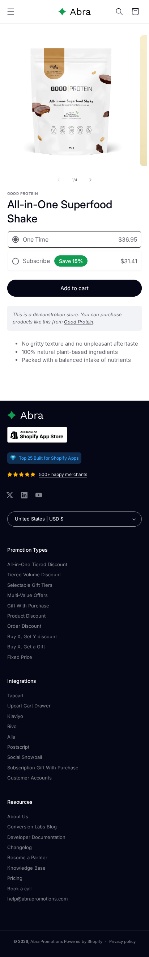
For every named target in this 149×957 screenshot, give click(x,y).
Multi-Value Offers (27, 595)
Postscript (18, 747)
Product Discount (26, 616)
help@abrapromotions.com (37, 899)
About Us (17, 816)
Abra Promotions (46, 941)
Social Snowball (24, 757)
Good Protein (78, 322)
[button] (11, 12)
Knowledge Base (26, 868)
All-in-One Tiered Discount (37, 564)
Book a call (19, 888)
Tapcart (15, 695)
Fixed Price (19, 657)
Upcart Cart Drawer (29, 706)
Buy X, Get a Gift (26, 646)
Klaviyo (15, 716)
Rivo (12, 726)
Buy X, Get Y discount (32, 636)
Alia (11, 737)
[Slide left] (59, 180)
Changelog (19, 847)
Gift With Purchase (28, 606)
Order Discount (24, 626)
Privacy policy (122, 941)
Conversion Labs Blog (32, 826)
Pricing (14, 878)
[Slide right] (90, 180)
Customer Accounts (29, 778)
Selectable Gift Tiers (29, 585)
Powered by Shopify (83, 941)
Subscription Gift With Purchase (42, 767)
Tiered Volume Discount (34, 574)
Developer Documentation (36, 837)
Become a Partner (27, 857)
